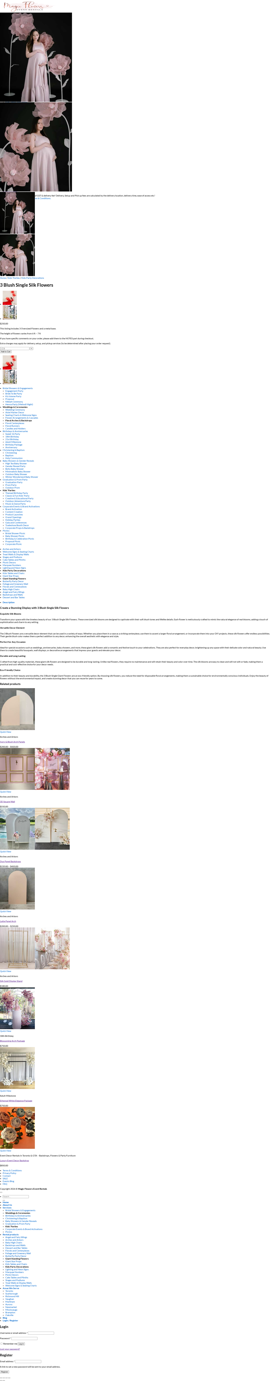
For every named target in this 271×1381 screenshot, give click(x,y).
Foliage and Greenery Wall (15, 584)
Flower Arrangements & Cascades (21, 417)
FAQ (5, 1183)
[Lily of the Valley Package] (10, 318)
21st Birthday (12, 439)
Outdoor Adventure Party (18, 501)
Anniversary (11, 447)
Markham (10, 1301)
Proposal (9, 399)
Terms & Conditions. (41, 198)
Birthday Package (13, 444)
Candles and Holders (15, 428)
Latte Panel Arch (8, 921)
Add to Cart (5, 352)
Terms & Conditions (12, 1170)
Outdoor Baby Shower (16, 474)
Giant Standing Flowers (14, 578)
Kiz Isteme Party (13, 396)
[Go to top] (1, 1192)
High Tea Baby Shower (16, 463)
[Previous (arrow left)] (1, 1380)
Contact (7, 1175)
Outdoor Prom (12, 487)
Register (4, 1372)
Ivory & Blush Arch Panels (12, 741)
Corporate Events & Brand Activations (21, 506)
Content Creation (14, 511)
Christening (11, 452)
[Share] (6, 1377)
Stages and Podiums (12, 557)
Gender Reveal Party (15, 466)
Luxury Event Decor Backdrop (14, 1160)
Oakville (9, 1315)
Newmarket (11, 1307)
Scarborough (11, 1293)
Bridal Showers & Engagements (18, 388)
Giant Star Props (11, 575)
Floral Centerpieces (14, 423)
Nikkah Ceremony (14, 401)
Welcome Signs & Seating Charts (18, 551)
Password (5, 1338)
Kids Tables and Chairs (13, 573)
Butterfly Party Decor (13, 581)
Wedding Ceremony (15, 409)
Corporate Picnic (13, 544)
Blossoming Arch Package (12, 1040)
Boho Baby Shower (14, 468)
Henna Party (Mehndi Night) (19, 404)
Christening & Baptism (14, 450)
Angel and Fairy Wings (13, 592)
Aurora (8, 1304)
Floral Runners (12, 425)
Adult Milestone (13, 442)
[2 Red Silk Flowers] (10, 304)
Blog (5, 1317)
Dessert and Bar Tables (14, 597)
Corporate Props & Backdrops (19, 528)
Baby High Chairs (11, 589)
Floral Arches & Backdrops (18, 420)
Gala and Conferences (16, 522)
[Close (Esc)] (9, 1377)
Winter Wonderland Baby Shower (21, 476)
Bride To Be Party (13, 393)
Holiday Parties (12, 519)
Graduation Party (13, 482)
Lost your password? (10, 1349)
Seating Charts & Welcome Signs (21, 415)
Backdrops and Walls (13, 594)
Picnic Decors (9, 562)
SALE (5, 1178)
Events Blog (8, 1181)
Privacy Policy (9, 1173)
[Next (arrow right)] (4, 1380)
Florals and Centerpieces (15, 586)
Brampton (10, 1312)
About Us (7, 1205)
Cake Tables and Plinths (14, 559)
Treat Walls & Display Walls (16, 554)
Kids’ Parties (14, 277)
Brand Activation (13, 509)
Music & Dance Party (15, 503)
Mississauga (11, 1309)
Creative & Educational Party (19, 498)
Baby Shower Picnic (14, 536)
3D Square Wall (7, 801)
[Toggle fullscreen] (4, 1377)
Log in (21, 1344)
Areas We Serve (11, 1288)
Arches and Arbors (12, 549)
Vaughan (9, 1299)
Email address (7, 1361)
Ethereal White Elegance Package (16, 1100)
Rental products (11, 1234)
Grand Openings (13, 517)
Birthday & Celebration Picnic (19, 538)
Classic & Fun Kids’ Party (17, 495)
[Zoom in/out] (1, 1377)
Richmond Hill (12, 1296)
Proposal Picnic (12, 541)
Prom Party (11, 485)
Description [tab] (9, 602)
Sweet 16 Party (12, 433)
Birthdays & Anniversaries (15, 431)
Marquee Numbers (12, 565)
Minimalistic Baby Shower (17, 471)
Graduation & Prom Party (15, 479)
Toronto (9, 1290)
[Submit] (4, 1200)
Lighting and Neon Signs (14, 567)
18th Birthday (12, 436)
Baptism (9, 455)
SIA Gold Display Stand (11, 981)
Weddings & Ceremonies (15, 407)
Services (7, 1207)
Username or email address (14, 1333)
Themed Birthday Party (16, 493)
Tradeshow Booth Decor (17, 525)
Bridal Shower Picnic (15, 533)
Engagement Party (14, 390)
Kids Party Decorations (32, 277)
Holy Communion (14, 458)
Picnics (6, 530)
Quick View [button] (5, 731)
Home (3, 277)
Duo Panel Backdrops (10, 861)
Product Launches (14, 514)
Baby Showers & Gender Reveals (18, 460)
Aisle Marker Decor (14, 412)
